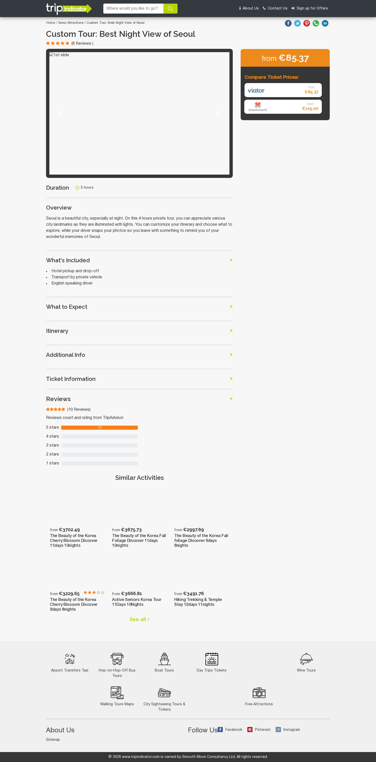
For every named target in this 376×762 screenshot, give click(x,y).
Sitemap (53, 740)
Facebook (233, 730)
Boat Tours (164, 670)
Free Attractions (259, 704)
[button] (60, 113)
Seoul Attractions (71, 23)
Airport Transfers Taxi (69, 670)
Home (50, 23)
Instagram (291, 730)
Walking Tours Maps (117, 704)
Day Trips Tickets (212, 670)
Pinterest (263, 730)
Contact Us (277, 8)
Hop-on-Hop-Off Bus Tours (117, 673)
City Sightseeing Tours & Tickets (164, 707)
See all (138, 620)
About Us (250, 8)
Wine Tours (306, 670)
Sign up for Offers (312, 8)
